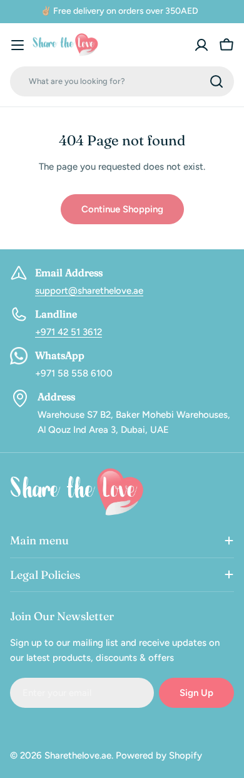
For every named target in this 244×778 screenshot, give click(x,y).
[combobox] (122, 81)
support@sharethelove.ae (89, 290)
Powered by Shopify (159, 755)
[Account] (201, 45)
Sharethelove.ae (77, 755)
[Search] (216, 81)
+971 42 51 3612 (68, 332)
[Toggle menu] (17, 45)
